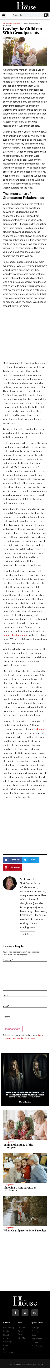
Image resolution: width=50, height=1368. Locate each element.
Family (10, 23)
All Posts (27, 934)
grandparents (39, 729)
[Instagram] (34, 1312)
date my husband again (15, 635)
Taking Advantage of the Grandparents (18, 1146)
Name (6, 995)
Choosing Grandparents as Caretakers (19, 1189)
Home (5, 23)
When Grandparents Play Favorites (25, 1230)
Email (6, 1006)
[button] (4, 15)
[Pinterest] (25, 1312)
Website (6, 1017)
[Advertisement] (25, 335)
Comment (8, 960)
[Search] (46, 15)
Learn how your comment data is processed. (23, 1037)
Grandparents (17, 23)
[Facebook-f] (15, 1312)
